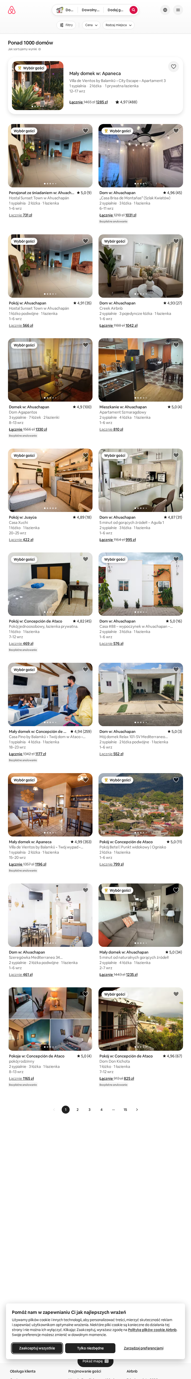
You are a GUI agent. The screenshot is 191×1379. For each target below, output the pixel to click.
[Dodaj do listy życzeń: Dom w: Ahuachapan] (176, 130)
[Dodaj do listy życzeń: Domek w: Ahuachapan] (86, 345)
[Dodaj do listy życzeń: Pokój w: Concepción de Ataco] (86, 559)
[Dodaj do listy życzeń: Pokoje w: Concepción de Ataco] (86, 994)
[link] (54, 1110)
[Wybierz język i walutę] (165, 10)
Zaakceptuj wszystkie (37, 1348)
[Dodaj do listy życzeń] (173, 66)
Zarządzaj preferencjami (143, 1348)
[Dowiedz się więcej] (39, 49)
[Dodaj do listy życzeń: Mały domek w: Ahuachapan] (176, 890)
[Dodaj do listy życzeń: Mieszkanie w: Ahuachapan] (176, 345)
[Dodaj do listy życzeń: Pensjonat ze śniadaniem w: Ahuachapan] (86, 130)
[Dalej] (136, 1110)
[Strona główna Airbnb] (11, 10)
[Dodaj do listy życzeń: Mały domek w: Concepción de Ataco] (86, 669)
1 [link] (65, 1109)
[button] (76, 102)
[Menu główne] (178, 10)
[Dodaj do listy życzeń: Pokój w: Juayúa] (86, 455)
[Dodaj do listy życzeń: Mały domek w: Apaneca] (86, 780)
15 (125, 1109)
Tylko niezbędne (90, 1348)
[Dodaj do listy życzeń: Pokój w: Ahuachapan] (86, 241)
